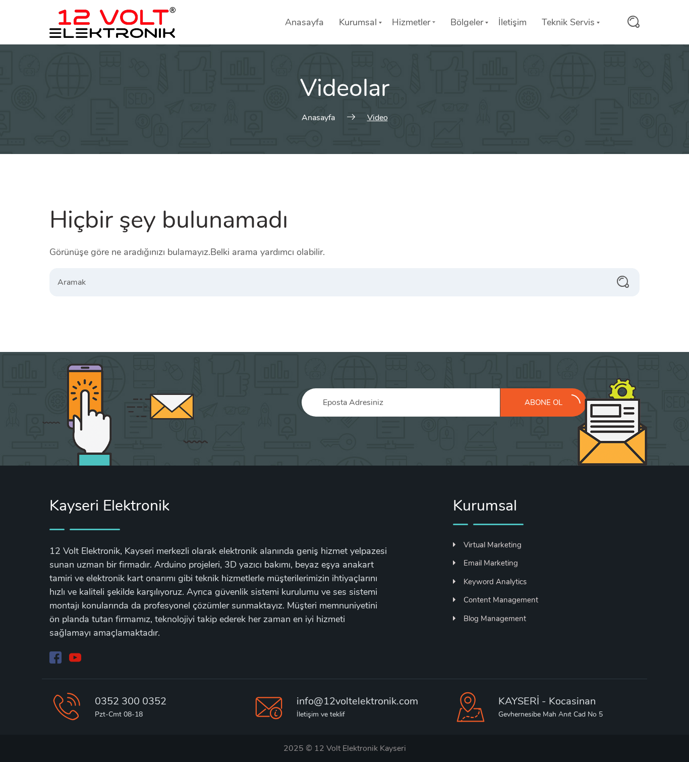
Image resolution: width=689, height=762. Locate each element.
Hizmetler (411, 22)
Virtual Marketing (493, 545)
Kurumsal (358, 22)
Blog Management (495, 619)
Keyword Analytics (495, 582)
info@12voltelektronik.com (357, 701)
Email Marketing (491, 563)
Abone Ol (543, 402)
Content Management (501, 600)
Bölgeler (466, 22)
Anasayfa (304, 22)
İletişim (512, 22)
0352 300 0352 (130, 701)
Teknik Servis (568, 22)
